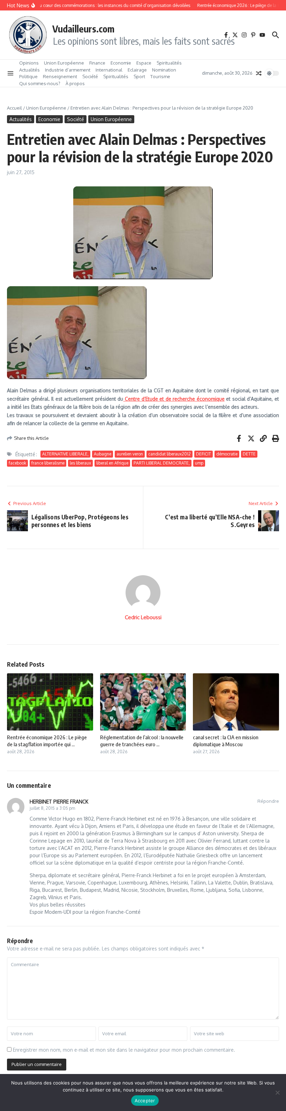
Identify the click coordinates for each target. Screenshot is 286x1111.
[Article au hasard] (259, 73)
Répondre (268, 801)
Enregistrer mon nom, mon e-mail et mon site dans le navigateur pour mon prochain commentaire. (124, 1050)
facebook (17, 463)
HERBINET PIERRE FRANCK (59, 802)
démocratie (227, 454)
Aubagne (102, 454)
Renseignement (60, 76)
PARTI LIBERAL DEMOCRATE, (162, 463)
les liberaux (80, 463)
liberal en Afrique (112, 463)
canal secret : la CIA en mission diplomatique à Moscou (225, 740)
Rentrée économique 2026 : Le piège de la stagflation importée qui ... (47, 740)
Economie (121, 63)
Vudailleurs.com (83, 29)
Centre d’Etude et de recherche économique (173, 399)
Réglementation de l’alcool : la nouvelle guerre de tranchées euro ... (141, 740)
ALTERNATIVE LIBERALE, (65, 454)
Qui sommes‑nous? (39, 83)
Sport (139, 76)
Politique (28, 76)
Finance (97, 63)
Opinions (29, 63)
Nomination (164, 70)
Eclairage (137, 70)
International (109, 70)
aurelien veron (129, 454)
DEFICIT (203, 454)
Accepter (145, 1100)
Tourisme (160, 76)
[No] (277, 1092)
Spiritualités (169, 63)
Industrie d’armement (67, 70)
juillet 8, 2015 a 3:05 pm (52, 808)
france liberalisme (48, 463)
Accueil (14, 108)
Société (90, 76)
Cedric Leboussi (143, 617)
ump (199, 463)
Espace (143, 63)
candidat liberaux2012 (169, 454)
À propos (75, 83)
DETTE (249, 454)
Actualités (29, 70)
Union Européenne (64, 63)
